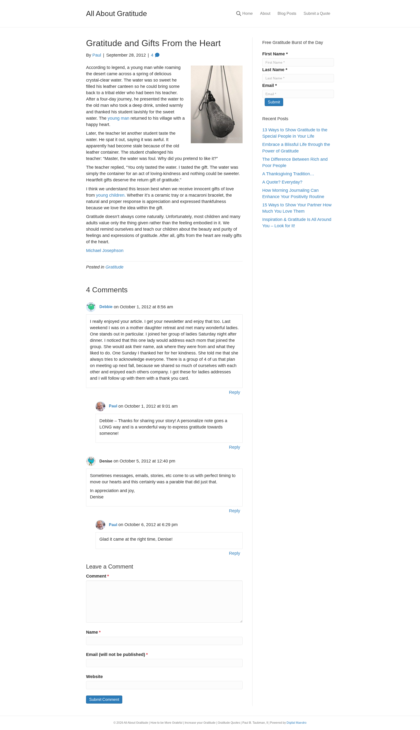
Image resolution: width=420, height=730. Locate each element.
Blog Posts (287, 13)
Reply (234, 392)
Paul (113, 406)
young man (118, 118)
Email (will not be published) (117, 654)
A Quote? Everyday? (282, 182)
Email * (269, 85)
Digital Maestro (296, 722)
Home (247, 13)
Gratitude (114, 267)
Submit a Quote (317, 13)
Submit (274, 102)
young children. (111, 195)
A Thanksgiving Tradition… (288, 173)
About (265, 13)
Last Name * (274, 69)
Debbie (106, 307)
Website (94, 676)
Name (93, 632)
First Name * (275, 53)
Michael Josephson (104, 250)
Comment (97, 576)
